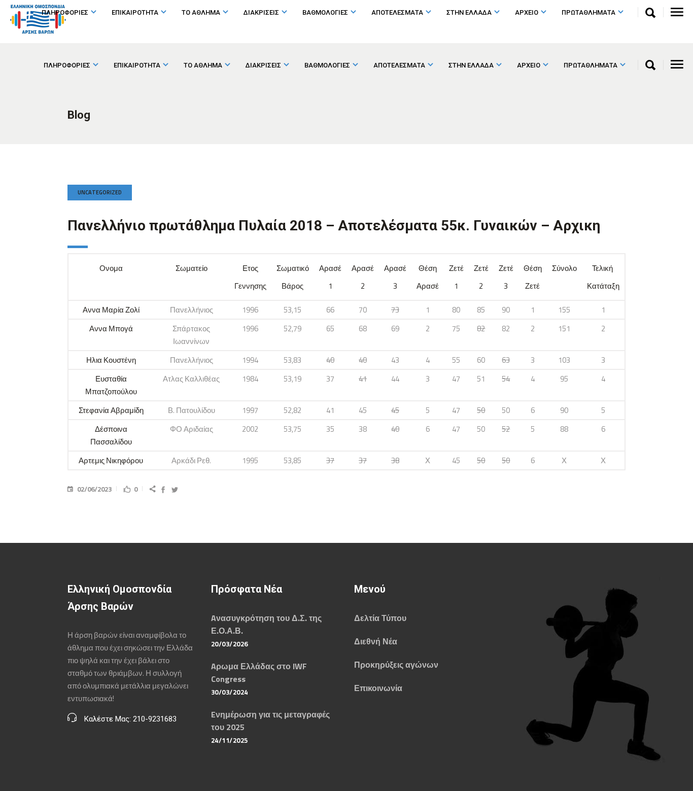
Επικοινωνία (378, 688)
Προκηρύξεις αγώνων (396, 665)
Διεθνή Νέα (375, 641)
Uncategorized (100, 192)
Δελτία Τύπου (380, 618)
